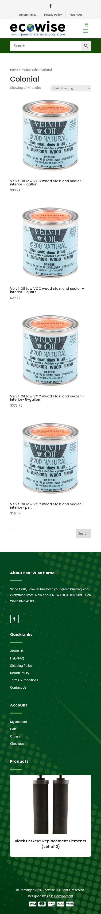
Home (14, 69)
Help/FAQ (76, 14)
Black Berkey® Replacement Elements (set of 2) (50, 843)
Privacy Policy (53, 14)
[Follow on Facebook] (50, 6)
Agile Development (60, 896)
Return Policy (27, 14)
